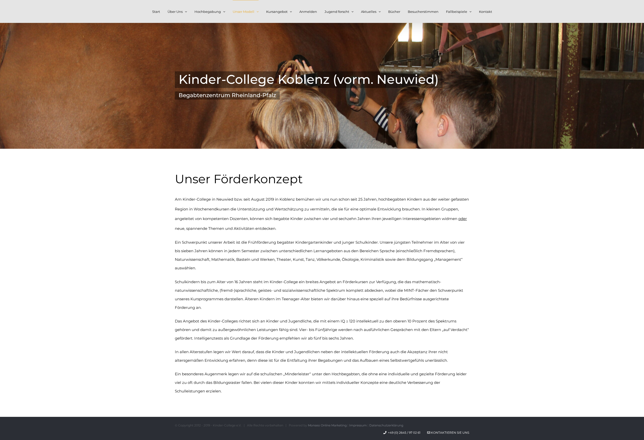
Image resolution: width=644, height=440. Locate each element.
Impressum (358, 425)
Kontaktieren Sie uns (449, 432)
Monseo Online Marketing (327, 425)
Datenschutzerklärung (386, 425)
